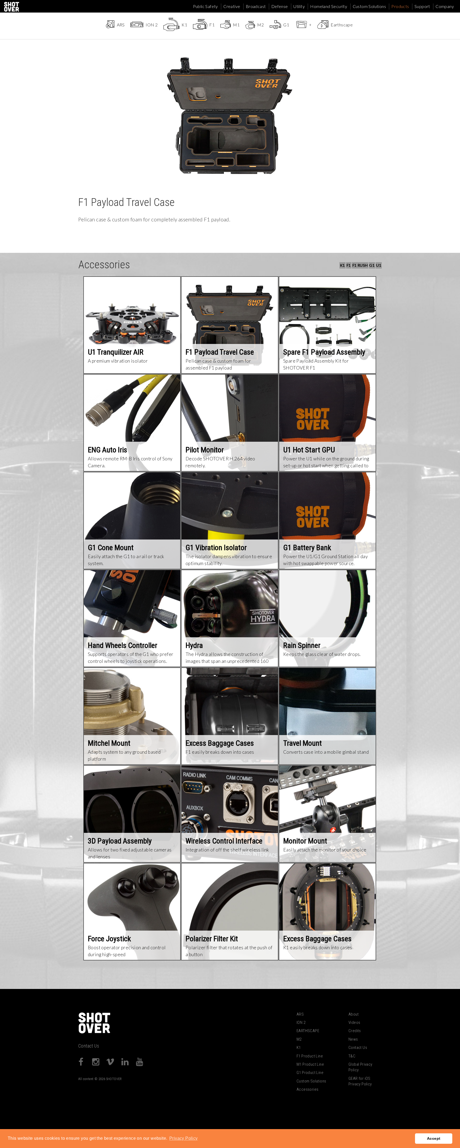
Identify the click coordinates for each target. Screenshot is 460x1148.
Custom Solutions (369, 6)
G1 (372, 265)
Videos (354, 1022)
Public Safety (205, 6)
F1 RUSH (360, 265)
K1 (342, 265)
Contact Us (88, 1046)
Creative (231, 6)
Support (422, 6)
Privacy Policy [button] (183, 1138)
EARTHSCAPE (308, 1030)
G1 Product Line (310, 1072)
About (353, 1014)
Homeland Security (328, 6)
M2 (299, 1039)
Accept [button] (433, 1138)
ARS (300, 1014)
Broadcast (256, 6)
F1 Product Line (310, 1056)
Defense (279, 6)
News (353, 1039)
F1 (349, 265)
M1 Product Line (310, 1064)
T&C (351, 1056)
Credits (354, 1030)
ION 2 (301, 1022)
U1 (378, 265)
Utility (299, 6)
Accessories (307, 1089)
